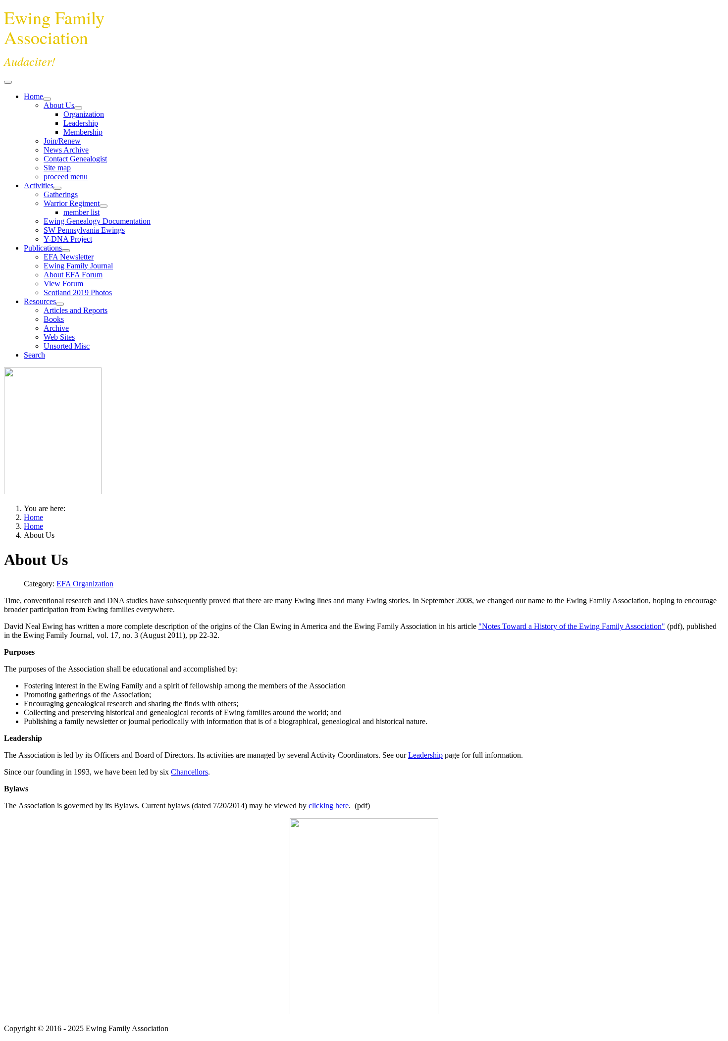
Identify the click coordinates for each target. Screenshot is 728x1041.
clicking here (329, 805)
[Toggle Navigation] (8, 82)
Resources (40, 301)
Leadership (80, 123)
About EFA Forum (73, 274)
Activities (38, 185)
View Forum (63, 283)
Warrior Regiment (72, 203)
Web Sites (59, 337)
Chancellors (189, 772)
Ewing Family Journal (78, 265)
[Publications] (66, 250)
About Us (59, 105)
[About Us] (78, 107)
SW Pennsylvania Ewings (84, 230)
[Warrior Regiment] (103, 206)
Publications (43, 248)
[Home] (47, 99)
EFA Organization (84, 583)
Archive (56, 328)
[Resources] (60, 304)
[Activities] (57, 188)
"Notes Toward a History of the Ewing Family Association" (571, 626)
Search (34, 355)
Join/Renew (62, 141)
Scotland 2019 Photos (78, 292)
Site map (57, 167)
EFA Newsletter (69, 257)
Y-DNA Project (68, 239)
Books (54, 319)
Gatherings (61, 194)
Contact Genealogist (75, 159)
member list (81, 212)
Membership (83, 132)
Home (33, 96)
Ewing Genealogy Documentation (97, 221)
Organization (83, 114)
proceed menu (66, 176)
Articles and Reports (75, 310)
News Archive (66, 150)
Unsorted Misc (67, 346)
